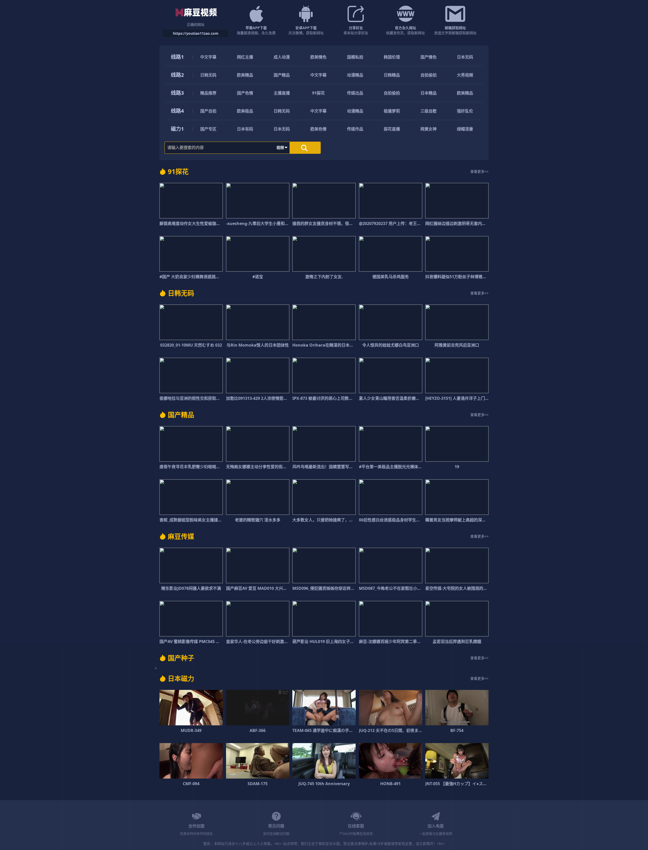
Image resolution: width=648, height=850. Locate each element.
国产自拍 (208, 111)
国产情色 (428, 57)
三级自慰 (428, 111)
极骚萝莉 (392, 111)
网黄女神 (428, 129)
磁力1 (177, 128)
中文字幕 (208, 57)
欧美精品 (245, 75)
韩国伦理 (392, 57)
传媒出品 (355, 93)
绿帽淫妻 (465, 129)
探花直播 (392, 129)
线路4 (177, 110)
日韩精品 (392, 75)
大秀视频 (465, 75)
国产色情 (245, 93)
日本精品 (428, 93)
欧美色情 (318, 129)
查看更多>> (479, 171)
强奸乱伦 (465, 111)
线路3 (177, 92)
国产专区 (208, 129)
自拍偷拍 (428, 75)
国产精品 (282, 75)
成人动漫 (282, 57)
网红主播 (245, 57)
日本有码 (245, 129)
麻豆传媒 (181, 536)
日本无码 (465, 57)
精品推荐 (208, 93)
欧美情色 (318, 57)
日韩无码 (208, 75)
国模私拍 (355, 57)
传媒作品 (355, 129)
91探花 (318, 93)
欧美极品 (245, 111)
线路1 (177, 56)
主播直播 (282, 93)
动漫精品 (355, 75)
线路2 (177, 74)
